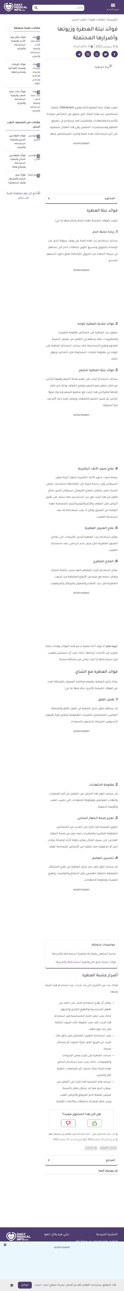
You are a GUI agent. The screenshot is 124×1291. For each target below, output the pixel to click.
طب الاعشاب (91, 1148)
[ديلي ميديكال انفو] (15, 7)
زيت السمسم (80, 497)
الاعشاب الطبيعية (108, 1148)
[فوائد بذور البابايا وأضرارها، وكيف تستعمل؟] (34, 175)
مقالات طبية (97, 20)
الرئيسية (112, 20)
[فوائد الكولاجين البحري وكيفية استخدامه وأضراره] (34, 138)
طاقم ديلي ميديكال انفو (60, 1134)
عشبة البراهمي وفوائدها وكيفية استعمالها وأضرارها (84, 954)
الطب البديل (79, 20)
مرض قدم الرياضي (80, 543)
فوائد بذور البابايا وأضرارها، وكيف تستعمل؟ (17, 179)
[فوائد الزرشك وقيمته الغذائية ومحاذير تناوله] (34, 74)
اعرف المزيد (41, 1285)
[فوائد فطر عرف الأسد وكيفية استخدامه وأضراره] (34, 47)
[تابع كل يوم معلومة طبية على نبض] (23, 195)
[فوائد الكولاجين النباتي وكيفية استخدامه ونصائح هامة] (34, 158)
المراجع (110, 1160)
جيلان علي (97, 1134)
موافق (25, 1285)
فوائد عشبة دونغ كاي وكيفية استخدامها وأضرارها (86, 962)
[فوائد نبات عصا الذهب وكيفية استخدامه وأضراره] (34, 101)
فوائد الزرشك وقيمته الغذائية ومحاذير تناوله (17, 68)
